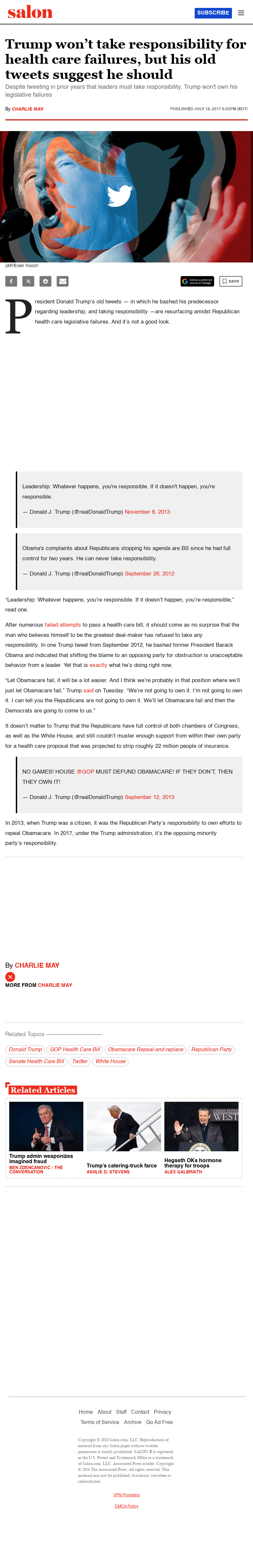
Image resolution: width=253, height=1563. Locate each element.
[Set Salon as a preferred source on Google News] (197, 281)
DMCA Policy (126, 1507)
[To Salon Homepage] (30, 11)
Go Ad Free (159, 1422)
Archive (133, 1422)
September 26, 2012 (149, 574)
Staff (121, 1412)
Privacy (162, 1412)
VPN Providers (126, 1495)
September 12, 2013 (149, 797)
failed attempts (63, 625)
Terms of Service (99, 1422)
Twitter (79, 1061)
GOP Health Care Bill (75, 1050)
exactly (98, 665)
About (104, 1412)
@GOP (85, 772)
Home (86, 1412)
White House (110, 1061)
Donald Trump (25, 1050)
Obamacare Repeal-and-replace (145, 1050)
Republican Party (211, 1050)
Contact (140, 1412)
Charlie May (27, 109)
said (88, 691)
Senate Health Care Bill (36, 1061)
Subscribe (213, 13)
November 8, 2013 (147, 512)
